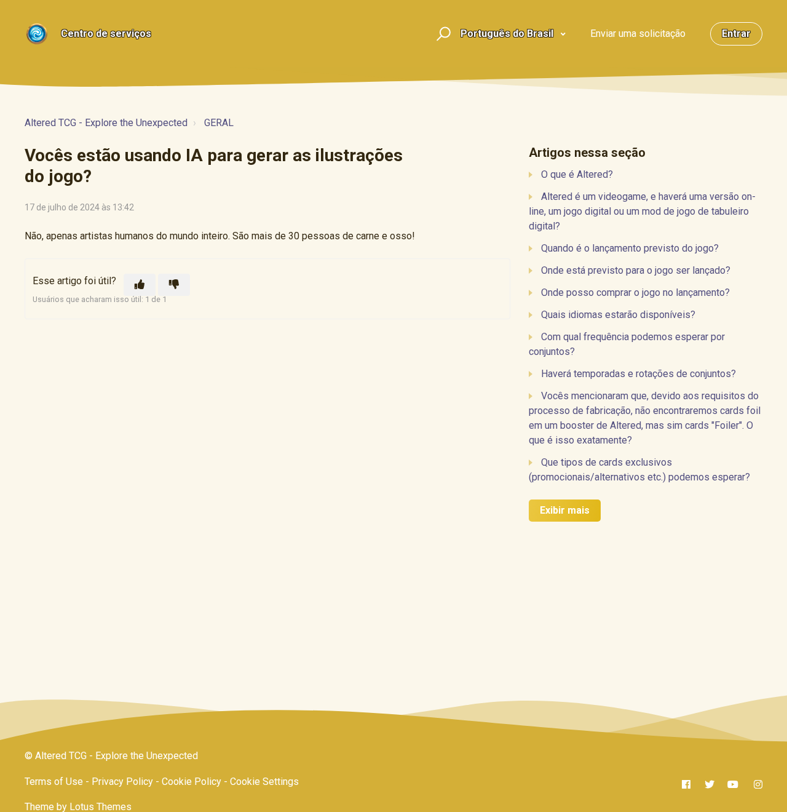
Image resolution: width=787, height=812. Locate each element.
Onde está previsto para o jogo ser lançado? (635, 270)
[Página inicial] (37, 34)
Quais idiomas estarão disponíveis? (618, 314)
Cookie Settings (264, 781)
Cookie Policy (191, 781)
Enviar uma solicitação (638, 33)
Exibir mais (565, 510)
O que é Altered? (577, 174)
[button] (442, 34)
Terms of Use (54, 781)
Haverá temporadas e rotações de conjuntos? (638, 374)
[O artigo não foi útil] (174, 285)
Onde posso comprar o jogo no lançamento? (635, 292)
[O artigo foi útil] (140, 285)
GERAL (219, 123)
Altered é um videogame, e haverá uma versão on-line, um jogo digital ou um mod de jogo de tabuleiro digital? (642, 211)
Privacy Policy (122, 781)
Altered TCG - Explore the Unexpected (106, 123)
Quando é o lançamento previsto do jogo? (630, 248)
